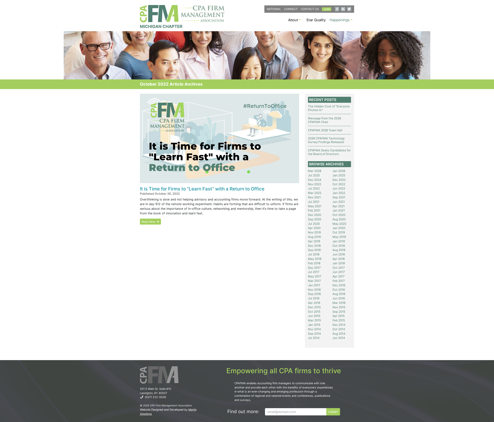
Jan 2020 (338, 228)
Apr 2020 (314, 228)
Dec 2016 (338, 285)
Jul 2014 (314, 338)
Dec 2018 (314, 246)
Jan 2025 (338, 175)
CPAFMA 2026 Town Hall (325, 130)
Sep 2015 (338, 311)
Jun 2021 (338, 202)
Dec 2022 (339, 180)
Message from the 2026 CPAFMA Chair (324, 120)
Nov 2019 (314, 232)
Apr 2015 (338, 316)
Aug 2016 (338, 294)
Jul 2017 (313, 272)
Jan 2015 (314, 325)
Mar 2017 (314, 281)
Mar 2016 (338, 303)
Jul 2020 (314, 224)
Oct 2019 (338, 232)
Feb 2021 (314, 210)
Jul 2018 (313, 254)
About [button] (293, 20)
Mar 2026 (314, 171)
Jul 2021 (313, 202)
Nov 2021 (314, 197)
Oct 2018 (338, 246)
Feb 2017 (338, 281)
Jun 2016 (338, 298)
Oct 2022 (338, 184)
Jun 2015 (314, 316)
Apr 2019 (314, 241)
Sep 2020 (314, 219)
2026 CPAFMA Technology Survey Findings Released (326, 140)
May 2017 (314, 276)
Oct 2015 (314, 311)
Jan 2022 (338, 193)
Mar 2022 (314, 193)
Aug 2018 (338, 250)
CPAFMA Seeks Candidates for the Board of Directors (329, 152)
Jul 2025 (314, 175)
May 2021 (314, 206)
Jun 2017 (338, 272)
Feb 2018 (314, 263)
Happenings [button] (340, 20)
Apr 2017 (338, 276)
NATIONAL (274, 9)
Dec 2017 (314, 268)
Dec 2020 (314, 215)
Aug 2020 (339, 219)
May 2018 (314, 259)
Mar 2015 (314, 320)
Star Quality (316, 20)
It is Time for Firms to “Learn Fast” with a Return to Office (202, 189)
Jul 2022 (314, 188)
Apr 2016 (314, 303)
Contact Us (310, 9)
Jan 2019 (338, 241)
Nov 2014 (314, 329)
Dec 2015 (314, 307)
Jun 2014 (338, 338)
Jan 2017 (314, 285)
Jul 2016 (313, 298)
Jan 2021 (338, 210)
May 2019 (339, 237)
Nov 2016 (314, 289)
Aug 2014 (338, 333)
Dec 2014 (338, 325)
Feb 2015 (338, 320)
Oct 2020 (338, 215)
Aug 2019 (314, 237)
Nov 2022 (314, 184)
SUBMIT (333, 412)
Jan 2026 (338, 171)
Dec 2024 (314, 180)
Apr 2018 (338, 259)
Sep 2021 (338, 197)
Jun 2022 (338, 188)
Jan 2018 (338, 263)
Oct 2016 (338, 289)
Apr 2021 (338, 206)
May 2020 (339, 224)
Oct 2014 (338, 329)
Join (326, 9)
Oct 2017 (338, 268)
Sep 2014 (314, 333)
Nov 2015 (338, 307)
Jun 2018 (338, 254)
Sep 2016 (314, 294)
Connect (291, 9)
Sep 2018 (314, 250)
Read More (149, 221)
